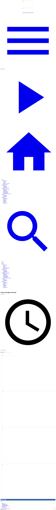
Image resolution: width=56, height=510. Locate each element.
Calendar (4, 200)
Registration (5, 186)
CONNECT (3, 197)
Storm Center (5, 190)
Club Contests (5, 185)
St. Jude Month (5, 195)
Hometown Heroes (5, 191)
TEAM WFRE (5, 196)
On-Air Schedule (5, 184)
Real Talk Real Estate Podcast (7, 193)
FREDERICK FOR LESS (6, 189)
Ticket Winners (5, 187)
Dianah (4, 181)
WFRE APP (4, 201)
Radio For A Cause (5, 192)
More (1, 501)
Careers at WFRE (5, 198)
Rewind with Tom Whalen (6, 183)
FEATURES (3, 188)
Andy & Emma (5, 180)
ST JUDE (3, 194)
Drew (4, 182)
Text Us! (4, 202)
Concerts (4, 199)
